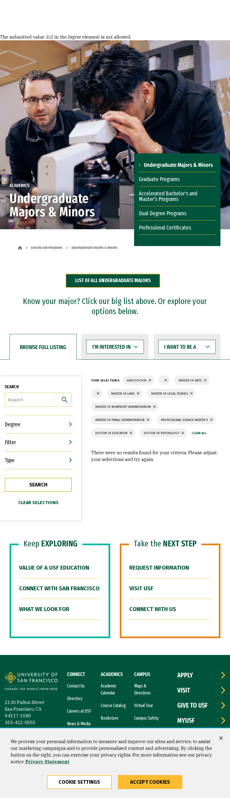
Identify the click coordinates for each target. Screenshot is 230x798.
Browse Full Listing (43, 347)
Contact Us (76, 686)
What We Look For (44, 609)
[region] (115, 763)
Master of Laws (123, 394)
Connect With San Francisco (59, 588)
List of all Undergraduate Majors (113, 280)
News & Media (79, 723)
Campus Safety (146, 718)
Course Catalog (113, 705)
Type (10, 460)
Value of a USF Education (54, 567)
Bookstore (109, 718)
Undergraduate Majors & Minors (178, 165)
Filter (10, 442)
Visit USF (141, 588)
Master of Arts (191, 380)
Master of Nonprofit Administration (123, 407)
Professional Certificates (165, 227)
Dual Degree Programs (162, 213)
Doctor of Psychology (162, 433)
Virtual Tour (143, 705)
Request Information (159, 567)
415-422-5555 (20, 722)
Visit (183, 690)
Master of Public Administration (120, 420)
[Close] (221, 738)
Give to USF (192, 705)
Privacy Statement (47, 761)
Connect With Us (152, 609)
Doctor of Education (111, 433)
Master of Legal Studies (170, 394)
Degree (12, 424)
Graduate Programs (159, 179)
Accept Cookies (150, 782)
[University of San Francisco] (31, 682)
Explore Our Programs (47, 247)
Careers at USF (79, 711)
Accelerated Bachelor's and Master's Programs (168, 196)
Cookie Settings (79, 782)
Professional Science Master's (185, 420)
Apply (185, 675)
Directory (74, 698)
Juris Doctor (137, 380)
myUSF (186, 720)
